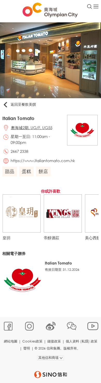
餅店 (43, 171)
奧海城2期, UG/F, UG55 (31, 127)
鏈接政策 (54, 341)
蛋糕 (26, 171)
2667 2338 (19, 151)
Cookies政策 (32, 341)
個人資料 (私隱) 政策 (81, 341)
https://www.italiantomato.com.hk (43, 160)
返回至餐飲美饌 (23, 104)
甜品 (9, 171)
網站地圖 (10, 341)
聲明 (26, 348)
